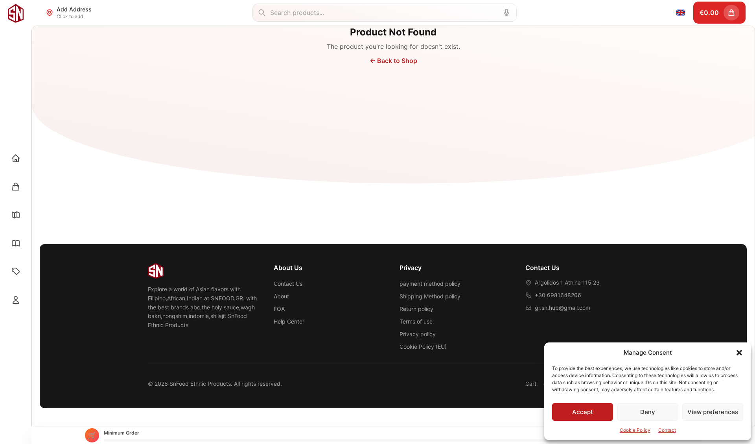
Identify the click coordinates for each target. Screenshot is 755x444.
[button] (739, 353)
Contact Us (288, 283)
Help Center (289, 321)
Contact (667, 430)
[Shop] (15, 186)
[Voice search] (506, 12)
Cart (530, 383)
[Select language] (681, 12)
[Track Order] (15, 214)
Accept (582, 412)
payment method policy (430, 283)
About (281, 296)
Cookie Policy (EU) (423, 346)
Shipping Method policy (430, 296)
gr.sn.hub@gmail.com (562, 307)
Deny (647, 412)
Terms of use (416, 321)
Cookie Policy (635, 430)
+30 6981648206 (558, 295)
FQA (279, 308)
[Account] (15, 299)
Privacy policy (418, 334)
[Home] (15, 158)
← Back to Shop (393, 61)
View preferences (712, 412)
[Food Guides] (15, 243)
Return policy (416, 308)
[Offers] (15, 271)
